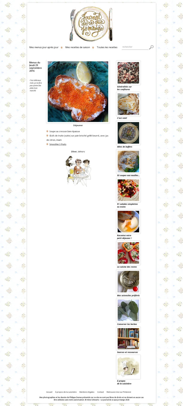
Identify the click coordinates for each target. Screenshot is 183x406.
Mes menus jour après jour (43, 47)
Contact (100, 392)
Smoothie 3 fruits (57, 144)
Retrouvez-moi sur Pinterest (119, 392)
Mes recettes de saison (77, 47)
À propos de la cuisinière (66, 392)
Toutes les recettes (107, 47)
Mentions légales (86, 392)
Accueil (49, 392)
